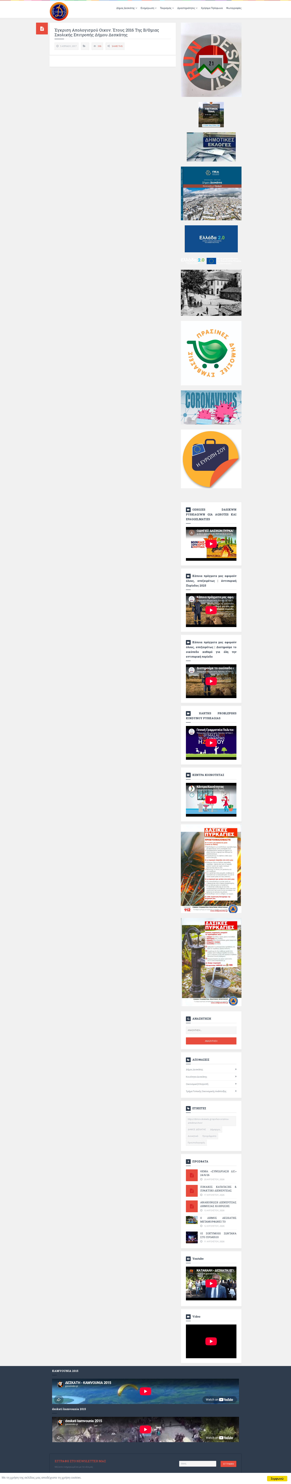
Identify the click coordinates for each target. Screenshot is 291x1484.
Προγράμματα (209, 1136)
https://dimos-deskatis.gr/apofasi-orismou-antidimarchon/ (208, 1121)
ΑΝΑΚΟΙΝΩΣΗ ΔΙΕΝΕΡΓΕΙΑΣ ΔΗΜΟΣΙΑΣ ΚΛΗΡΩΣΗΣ (218, 1204)
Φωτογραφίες (233, 7)
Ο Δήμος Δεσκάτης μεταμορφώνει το (218, 1219)
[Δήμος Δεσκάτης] (59, 11)
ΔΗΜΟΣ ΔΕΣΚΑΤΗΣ (197, 1129)
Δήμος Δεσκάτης (194, 1069)
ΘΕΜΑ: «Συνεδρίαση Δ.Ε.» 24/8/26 (218, 1173)
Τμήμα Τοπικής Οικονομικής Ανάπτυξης (206, 1091)
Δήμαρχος (215, 1129)
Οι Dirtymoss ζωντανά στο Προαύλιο (218, 1235)
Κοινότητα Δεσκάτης (196, 1076)
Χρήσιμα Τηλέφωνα (212, 7)
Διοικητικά (193, 1136)
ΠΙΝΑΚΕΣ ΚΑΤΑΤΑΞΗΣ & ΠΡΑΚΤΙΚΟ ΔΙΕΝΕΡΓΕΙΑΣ (218, 1188)
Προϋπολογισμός (196, 1142)
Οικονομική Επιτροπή (197, 1083)
